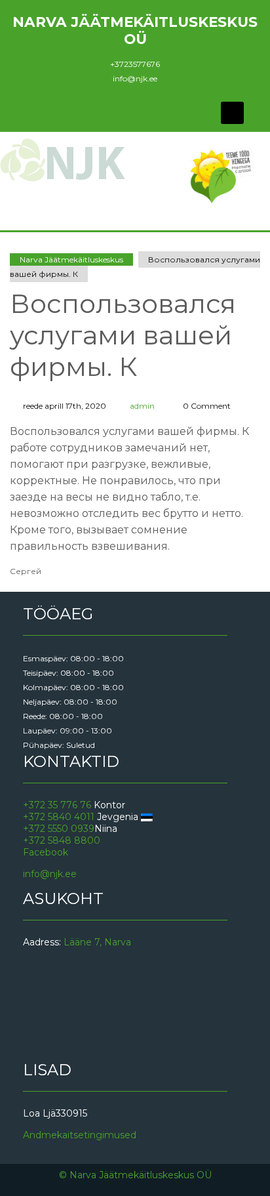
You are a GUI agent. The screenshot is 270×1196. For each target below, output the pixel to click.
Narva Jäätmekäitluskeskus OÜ (135, 30)
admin (142, 406)
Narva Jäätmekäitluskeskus (71, 259)
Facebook (45, 852)
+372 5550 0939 (58, 829)
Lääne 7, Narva (97, 942)
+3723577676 (135, 64)
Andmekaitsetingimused (79, 1135)
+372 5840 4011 (58, 817)
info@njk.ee (135, 78)
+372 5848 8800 (61, 840)
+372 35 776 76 (57, 805)
